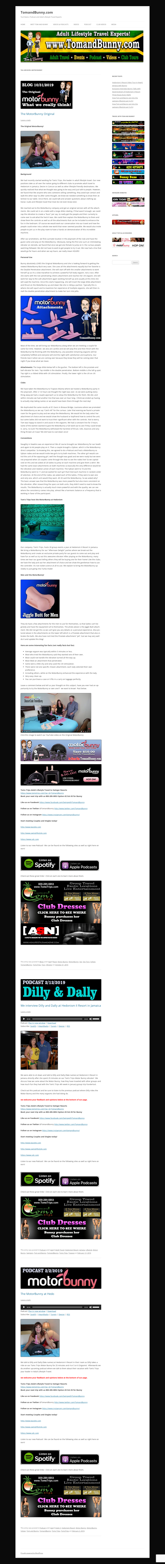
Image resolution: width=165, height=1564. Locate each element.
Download (51, 1023)
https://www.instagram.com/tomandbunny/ (61, 814)
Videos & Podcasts (60, 24)
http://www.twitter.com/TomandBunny (71, 808)
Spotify (33, 1026)
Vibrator (49, 965)
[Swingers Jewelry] (128, 224)
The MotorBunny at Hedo (37, 1294)
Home (23, 24)
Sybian (93, 962)
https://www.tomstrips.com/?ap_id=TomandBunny (42, 793)
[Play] (24, 1019)
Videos (76, 24)
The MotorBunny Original (37, 114)
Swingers (29, 1253)
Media (113, 24)
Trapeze (71, 1253)
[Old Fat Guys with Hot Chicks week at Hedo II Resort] (128, 149)
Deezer (62, 1026)
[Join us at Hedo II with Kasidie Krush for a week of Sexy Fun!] (128, 173)
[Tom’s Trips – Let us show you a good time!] (128, 124)
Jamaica (82, 1250)
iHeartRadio (43, 1026)
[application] (61, 1019)
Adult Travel (59, 1250)
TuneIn (54, 1026)
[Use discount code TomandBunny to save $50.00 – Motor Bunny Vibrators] (128, 246)
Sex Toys (86, 962)
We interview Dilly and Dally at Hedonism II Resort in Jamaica (61, 1005)
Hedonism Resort (72, 1250)
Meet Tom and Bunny (39, 24)
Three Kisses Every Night (121, 95)
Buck (55, 962)
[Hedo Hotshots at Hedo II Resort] (128, 168)
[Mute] (90, 1019)
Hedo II (58, 1528)
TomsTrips (37, 965)
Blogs (42, 962)
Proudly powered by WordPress (32, 1553)
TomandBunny (26, 965)
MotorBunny (74, 962)
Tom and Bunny (40, 1253)
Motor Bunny (63, 962)
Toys (43, 965)
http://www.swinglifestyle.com (34, 833)
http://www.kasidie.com (31, 827)
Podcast (87, 24)
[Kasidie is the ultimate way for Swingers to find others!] (128, 206)
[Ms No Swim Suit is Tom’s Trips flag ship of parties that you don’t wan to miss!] (128, 158)
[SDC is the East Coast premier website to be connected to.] (128, 201)
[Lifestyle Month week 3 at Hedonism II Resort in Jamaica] (128, 141)
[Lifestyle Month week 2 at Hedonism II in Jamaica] (128, 133)
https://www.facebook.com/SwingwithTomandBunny (62, 802)
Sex (80, 962)
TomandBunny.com (37, 12)
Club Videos (101, 24)
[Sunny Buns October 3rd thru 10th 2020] (128, 178)
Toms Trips (63, 1253)
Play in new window (36, 1023)
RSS (68, 1026)
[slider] (96, 1018)
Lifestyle (89, 1250)
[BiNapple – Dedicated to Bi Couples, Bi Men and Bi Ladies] (128, 163)
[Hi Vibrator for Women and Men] (128, 241)
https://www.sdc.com (30, 839)
